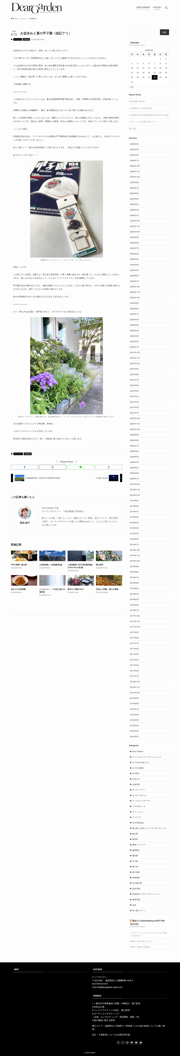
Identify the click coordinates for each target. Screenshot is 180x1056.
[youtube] (136, 1042)
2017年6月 (134, 648)
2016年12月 (135, 681)
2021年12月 (135, 352)
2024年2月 (134, 209)
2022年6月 (134, 319)
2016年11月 (135, 687)
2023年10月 (135, 231)
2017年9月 (134, 632)
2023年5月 (134, 259)
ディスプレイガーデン (141, 800)
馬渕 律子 (25, 522)
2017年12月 (135, 615)
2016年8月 (134, 703)
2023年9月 (134, 237)
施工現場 (136, 872)
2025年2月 (134, 155)
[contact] (140, 1042)
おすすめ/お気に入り (140, 762)
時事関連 (26, 39)
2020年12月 (135, 418)
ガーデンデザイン (139, 795)
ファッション (137, 811)
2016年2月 (134, 736)
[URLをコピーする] (108, 467)
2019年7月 (134, 511)
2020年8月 (134, 440)
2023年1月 (134, 281)
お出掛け (136, 773)
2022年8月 (134, 308)
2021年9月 (134, 368)
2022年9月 (134, 303)
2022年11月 (135, 292)
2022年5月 (134, 325)
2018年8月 (134, 571)
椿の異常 (132, 128)
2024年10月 (135, 176)
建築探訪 (136, 850)
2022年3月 (134, 336)
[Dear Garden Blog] (37, 8)
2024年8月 (134, 182)
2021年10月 (135, 363)
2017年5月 (134, 654)
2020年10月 (135, 429)
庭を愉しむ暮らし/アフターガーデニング (149, 828)
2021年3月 (134, 401)
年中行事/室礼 (138, 822)
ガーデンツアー (138, 789)
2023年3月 (134, 270)
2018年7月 (134, 577)
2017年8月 (134, 637)
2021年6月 (134, 385)
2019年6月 (134, 517)
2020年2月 (134, 473)
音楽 (134, 905)
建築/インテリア (139, 844)
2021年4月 (134, 396)
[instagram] (127, 1042)
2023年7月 (134, 248)
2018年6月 (134, 582)
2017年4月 (134, 659)
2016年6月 (134, 714)
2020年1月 (134, 478)
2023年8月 (134, 242)
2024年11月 (135, 171)
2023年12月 (135, 220)
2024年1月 (134, 215)
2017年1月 (134, 676)
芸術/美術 (136, 888)
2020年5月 (134, 456)
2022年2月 (134, 341)
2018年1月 (134, 610)
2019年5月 (134, 522)
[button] (24, 467)
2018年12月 (135, 550)
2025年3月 (134, 149)
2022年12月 (135, 286)
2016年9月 (134, 698)
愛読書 (135, 855)
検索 (164, 32)
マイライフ (17, 39)
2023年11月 (135, 226)
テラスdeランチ (138, 806)
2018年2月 (134, 604)
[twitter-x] (123, 1042)
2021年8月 (134, 374)
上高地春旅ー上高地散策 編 (140, 108)
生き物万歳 (137, 883)
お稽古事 (136, 784)
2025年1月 (134, 160)
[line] (131, 1042)
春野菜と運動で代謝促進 (140, 946)
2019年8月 (134, 506)
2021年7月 (134, 379)
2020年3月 (134, 467)
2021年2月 (134, 407)
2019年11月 (135, 489)
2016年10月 (135, 692)
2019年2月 (134, 539)
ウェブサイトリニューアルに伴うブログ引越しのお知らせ (148, 934)
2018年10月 (135, 561)
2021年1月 (134, 412)
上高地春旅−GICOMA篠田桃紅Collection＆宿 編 (148, 115)
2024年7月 (134, 188)
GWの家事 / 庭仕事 (137, 101)
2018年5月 (134, 588)
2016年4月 (134, 725)
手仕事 (135, 861)
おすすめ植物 (137, 767)
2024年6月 (134, 193)
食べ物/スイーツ (139, 910)
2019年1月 (134, 544)
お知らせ (136, 778)
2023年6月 (134, 253)
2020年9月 (134, 434)
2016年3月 (134, 731)
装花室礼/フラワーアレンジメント (146, 894)
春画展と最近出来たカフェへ (142, 941)
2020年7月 (134, 445)
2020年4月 (134, 462)
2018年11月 (135, 555)
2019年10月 (135, 495)
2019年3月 (134, 533)
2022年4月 (134, 330)
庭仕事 (135, 833)
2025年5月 (134, 144)
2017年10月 (135, 626)
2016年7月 (134, 709)
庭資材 (135, 839)
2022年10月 (135, 297)
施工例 (135, 866)
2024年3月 (134, 204)
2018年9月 (134, 566)
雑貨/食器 (136, 899)
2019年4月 (134, 528)
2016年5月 (134, 720)
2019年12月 (135, 484)
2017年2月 (134, 670)
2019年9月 (134, 500)
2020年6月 (134, 451)
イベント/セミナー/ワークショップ (146, 757)
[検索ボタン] (166, 8)
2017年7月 (134, 643)
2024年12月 (135, 165)
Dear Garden (137, 751)
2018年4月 (134, 593)
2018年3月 (134, 599)
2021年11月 (135, 358)
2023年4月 (134, 264)
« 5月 (131, 87)
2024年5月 (134, 198)
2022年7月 (134, 314)
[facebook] (118, 1042)
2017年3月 (134, 665)
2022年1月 (134, 347)
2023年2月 (134, 275)
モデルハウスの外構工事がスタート (144, 121)
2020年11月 (135, 423)
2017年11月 (135, 621)
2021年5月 (134, 391)
